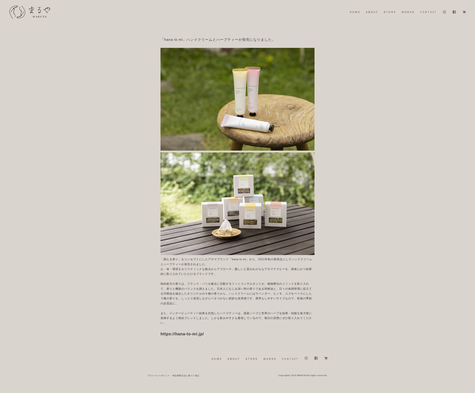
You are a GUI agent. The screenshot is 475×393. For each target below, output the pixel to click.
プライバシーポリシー (159, 375)
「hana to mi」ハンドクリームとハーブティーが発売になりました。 (218, 40)
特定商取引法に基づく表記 (186, 375)
